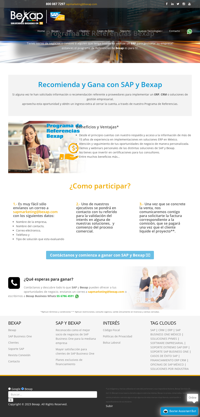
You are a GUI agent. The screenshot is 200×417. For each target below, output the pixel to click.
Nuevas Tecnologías (149, 31)
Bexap (55, 31)
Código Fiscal (111, 330)
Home (41, 31)
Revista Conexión (19, 355)
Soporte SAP (16, 349)
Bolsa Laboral (112, 342)
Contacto (174, 31)
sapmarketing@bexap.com (81, 4)
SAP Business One (20, 336)
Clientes (84, 31)
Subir (109, 406)
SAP (69, 31)
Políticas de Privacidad (117, 336)
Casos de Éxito (105, 31)
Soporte (125, 31)
